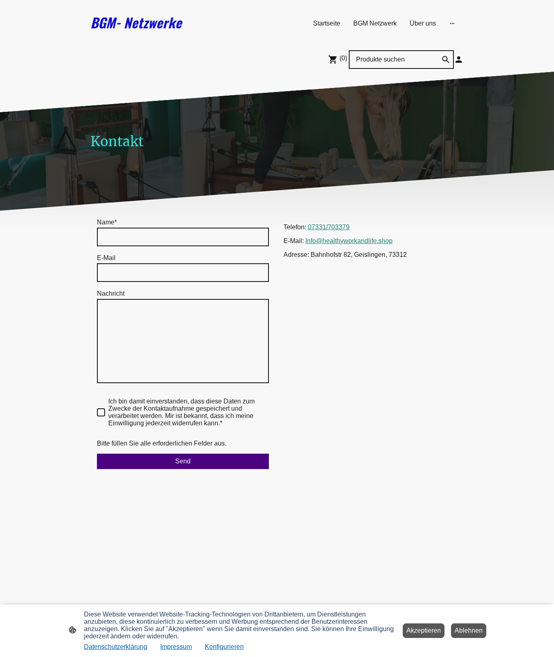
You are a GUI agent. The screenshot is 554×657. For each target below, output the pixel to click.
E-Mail (106, 257)
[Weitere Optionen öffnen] (452, 23)
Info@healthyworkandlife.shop (349, 240)
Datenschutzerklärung (115, 646)
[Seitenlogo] (151, 39)
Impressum (176, 646)
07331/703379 (329, 227)
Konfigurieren (224, 646)
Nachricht (111, 293)
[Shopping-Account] (459, 59)
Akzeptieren (423, 630)
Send (183, 461)
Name (107, 222)
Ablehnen (469, 630)
